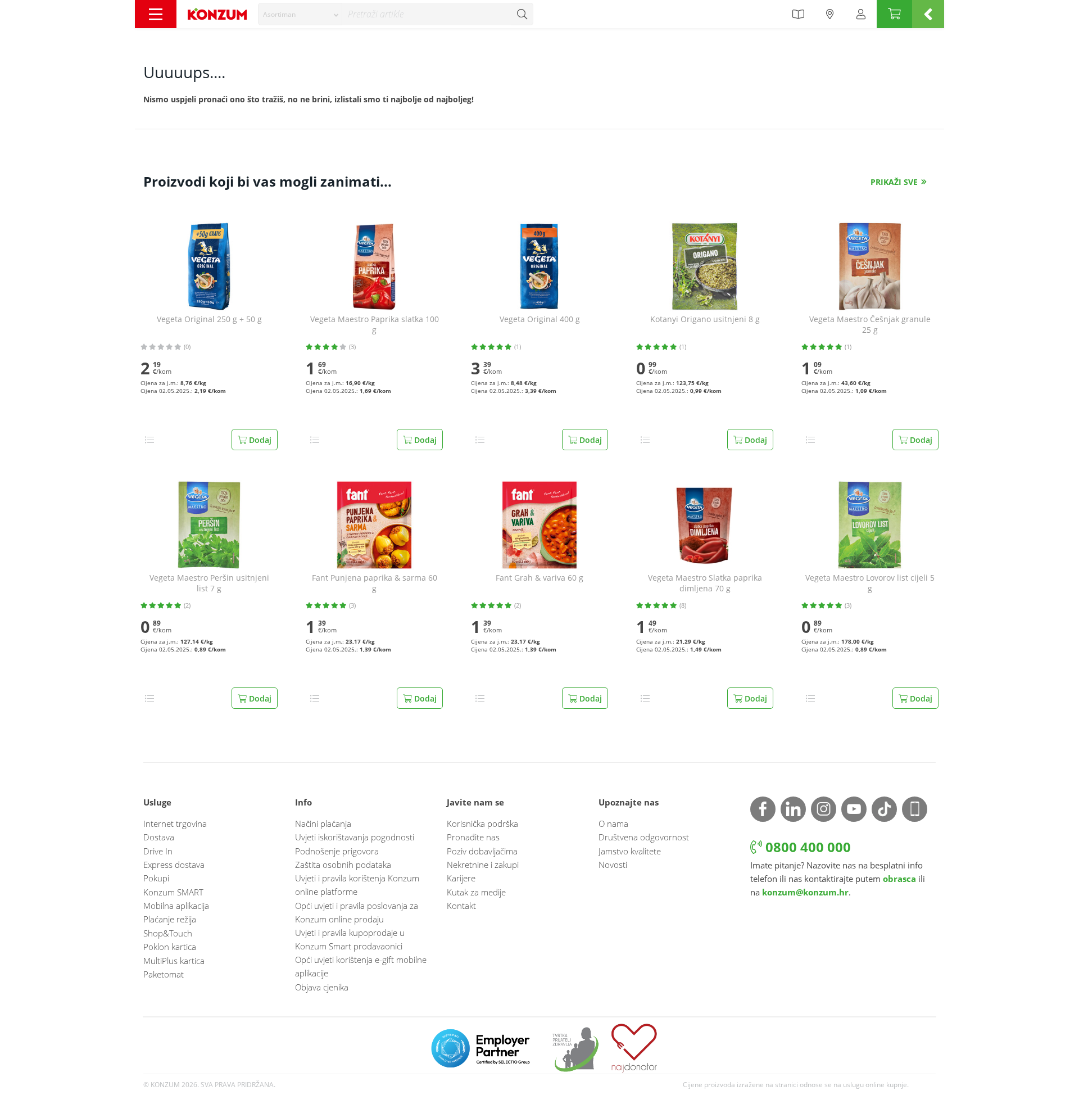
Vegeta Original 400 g (540, 319)
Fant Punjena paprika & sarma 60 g (374, 583)
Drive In (158, 851)
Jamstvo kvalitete (630, 851)
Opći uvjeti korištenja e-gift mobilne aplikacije (361, 966)
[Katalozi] (798, 14)
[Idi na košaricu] (894, 14)
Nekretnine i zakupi (483, 864)
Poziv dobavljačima (482, 851)
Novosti (613, 864)
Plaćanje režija (169, 919)
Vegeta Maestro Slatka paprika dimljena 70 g (705, 583)
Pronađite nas (473, 837)
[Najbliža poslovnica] (830, 14)
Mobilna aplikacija (176, 905)
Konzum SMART (173, 892)
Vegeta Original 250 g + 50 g (209, 319)
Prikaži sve (894, 182)
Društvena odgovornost (644, 837)
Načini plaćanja (323, 823)
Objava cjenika (321, 987)
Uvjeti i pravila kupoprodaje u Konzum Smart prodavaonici (350, 939)
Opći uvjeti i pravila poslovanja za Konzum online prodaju (356, 912)
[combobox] (300, 14)
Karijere (461, 878)
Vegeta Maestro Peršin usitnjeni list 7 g (209, 583)
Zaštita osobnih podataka (343, 864)
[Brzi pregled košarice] (928, 14)
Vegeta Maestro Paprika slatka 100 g (374, 324)
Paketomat (163, 974)
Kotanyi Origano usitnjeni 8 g (705, 319)
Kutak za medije (476, 892)
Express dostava (174, 864)
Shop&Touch (167, 933)
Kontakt (461, 905)
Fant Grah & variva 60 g (539, 578)
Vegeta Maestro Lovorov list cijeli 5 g (870, 583)
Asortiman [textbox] (279, 14)
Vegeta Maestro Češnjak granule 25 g (870, 324)
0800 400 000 (806, 847)
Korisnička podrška (482, 823)
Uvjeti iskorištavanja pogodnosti (354, 837)
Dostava (158, 837)
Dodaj (259, 440)
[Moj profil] (861, 14)
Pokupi (156, 878)
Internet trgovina (175, 823)
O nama (613, 823)
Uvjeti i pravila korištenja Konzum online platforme (357, 884)
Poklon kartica (169, 946)
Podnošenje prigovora (337, 851)
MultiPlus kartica (174, 960)
